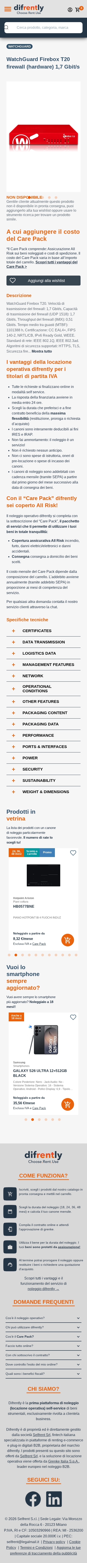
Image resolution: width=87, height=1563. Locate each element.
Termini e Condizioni (36, 1548)
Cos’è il (20, 1336)
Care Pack (39, 943)
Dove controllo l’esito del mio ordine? (32, 1364)
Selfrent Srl (41, 1435)
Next (84, 134)
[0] (77, 9)
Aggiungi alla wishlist (46, 280)
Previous (3, 134)
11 (77, 956)
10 (70, 956)
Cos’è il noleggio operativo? (25, 1318)
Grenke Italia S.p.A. (63, 1461)
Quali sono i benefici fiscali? (25, 1373)
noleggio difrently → (43, 1289)
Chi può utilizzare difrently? (25, 1327)
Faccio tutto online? (19, 1346)
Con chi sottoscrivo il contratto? (28, 1355)
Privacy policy (54, 1542)
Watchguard (19, 46)
